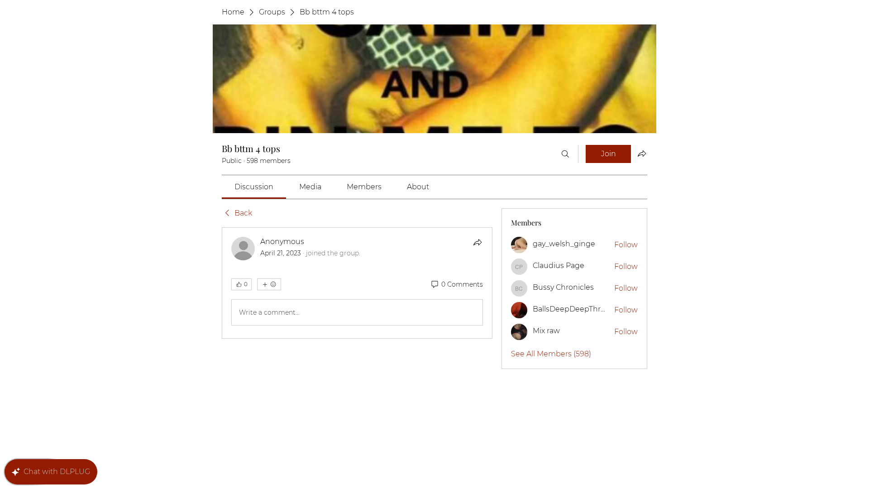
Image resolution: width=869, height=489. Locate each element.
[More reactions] (269, 284)
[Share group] (641, 153)
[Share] (477, 242)
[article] (357, 283)
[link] (253, 186)
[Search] (565, 154)
